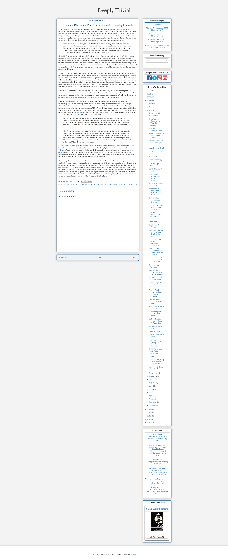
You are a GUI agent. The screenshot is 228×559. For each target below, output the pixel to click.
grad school (75, 184)
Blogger (133, 554)
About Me (157, 24)
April (151, 396)
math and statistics (86, 184)
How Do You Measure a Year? (156, 129)
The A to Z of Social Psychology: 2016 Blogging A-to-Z (157, 46)
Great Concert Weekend (154, 266)
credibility (67, 184)
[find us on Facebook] (149, 80)
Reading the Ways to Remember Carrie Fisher (156, 135)
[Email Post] (78, 181)
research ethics (112, 184)
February (153, 402)
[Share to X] (87, 181)
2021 (149, 94)
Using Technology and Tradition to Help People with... (155, 163)
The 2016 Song (154, 331)
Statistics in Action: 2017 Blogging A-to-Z (157, 41)
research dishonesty (115, 36)
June (151, 389)
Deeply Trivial (114, 10)
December (153, 113)
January (152, 405)
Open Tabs (153, 222)
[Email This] (82, 181)
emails (79, 112)
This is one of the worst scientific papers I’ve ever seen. (157, 453)
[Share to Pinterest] (91, 181)
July (151, 386)
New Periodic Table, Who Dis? (156, 368)
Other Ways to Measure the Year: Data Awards (154, 122)
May (151, 392)
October (152, 376)
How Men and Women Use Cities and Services (154, 177)
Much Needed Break (156, 148)
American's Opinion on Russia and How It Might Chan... (156, 233)
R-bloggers (157, 435)
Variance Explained (157, 479)
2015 (149, 409)
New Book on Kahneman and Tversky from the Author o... (156, 251)
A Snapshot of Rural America (156, 307)
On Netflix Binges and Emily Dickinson (155, 351)
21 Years (152, 356)
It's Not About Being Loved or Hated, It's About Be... (156, 321)
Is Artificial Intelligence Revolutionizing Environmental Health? (157, 492)
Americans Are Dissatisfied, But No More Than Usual (155, 192)
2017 (149, 107)
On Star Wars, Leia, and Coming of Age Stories (156, 143)
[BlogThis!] (84, 181)
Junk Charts (158, 460)
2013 (149, 416)
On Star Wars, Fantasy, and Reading (154, 200)
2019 (149, 100)
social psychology (130, 184)
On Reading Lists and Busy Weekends (155, 285)
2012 (149, 419)
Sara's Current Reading (157, 509)
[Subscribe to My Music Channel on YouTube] (165, 80)
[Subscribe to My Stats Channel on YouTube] (159, 80)
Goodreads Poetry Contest (155, 226)
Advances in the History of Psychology (157, 469)
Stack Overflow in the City (155, 327)
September (153, 379)
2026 (149, 91)
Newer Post (63, 258)
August (152, 383)
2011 (149, 422)
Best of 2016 (153, 116)
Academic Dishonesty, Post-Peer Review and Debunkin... (156, 343)
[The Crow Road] (157, 530)
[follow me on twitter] (154, 80)
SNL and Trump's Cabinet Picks (155, 279)
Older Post (132, 258)
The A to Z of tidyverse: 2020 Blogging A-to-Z (157, 29)
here (129, 33)
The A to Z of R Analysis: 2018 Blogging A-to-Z (157, 35)
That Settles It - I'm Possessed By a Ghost (156, 301)
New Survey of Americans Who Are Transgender (156, 272)
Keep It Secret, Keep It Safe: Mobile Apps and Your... (156, 362)
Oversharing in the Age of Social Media (156, 314)
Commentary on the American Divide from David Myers (156, 260)
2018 (149, 104)
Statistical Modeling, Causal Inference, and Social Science (157, 447)
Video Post (153, 156)
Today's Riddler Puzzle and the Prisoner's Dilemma (155, 293)
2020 (149, 97)
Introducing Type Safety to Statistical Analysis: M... (155, 242)
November (153, 373)
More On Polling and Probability (156, 184)
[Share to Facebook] (89, 181)
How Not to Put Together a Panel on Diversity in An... (156, 215)
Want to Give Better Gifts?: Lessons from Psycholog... (156, 207)
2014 (149, 413)
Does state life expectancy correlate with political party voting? (157, 439)
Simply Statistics (157, 488)
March (151, 399)
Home (98, 258)
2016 (149, 110)
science (120, 184)
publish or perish (100, 184)
